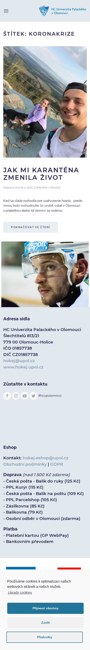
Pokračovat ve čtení (30, 227)
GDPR (56, 464)
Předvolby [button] (44, 637)
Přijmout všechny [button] (46, 608)
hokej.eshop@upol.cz (45, 457)
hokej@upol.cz (19, 360)
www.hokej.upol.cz (23, 367)
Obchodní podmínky (25, 464)
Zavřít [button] (45, 622)
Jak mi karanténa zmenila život (41, 173)
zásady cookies (20, 592)
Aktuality (55, 187)
